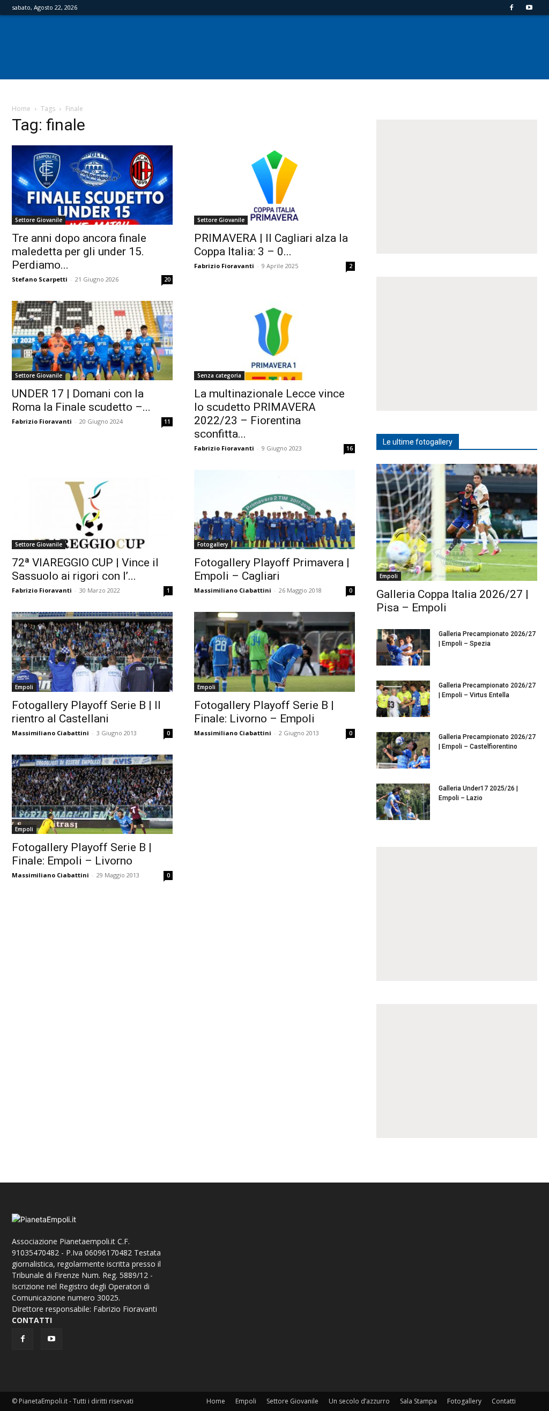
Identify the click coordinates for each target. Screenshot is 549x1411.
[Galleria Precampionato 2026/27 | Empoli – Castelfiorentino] (403, 750)
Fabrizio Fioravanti (224, 266)
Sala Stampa (418, 1401)
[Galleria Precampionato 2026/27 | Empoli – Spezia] (403, 647)
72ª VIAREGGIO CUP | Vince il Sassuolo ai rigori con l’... (85, 569)
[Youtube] (529, 7)
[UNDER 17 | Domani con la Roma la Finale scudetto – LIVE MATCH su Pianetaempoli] (92, 340)
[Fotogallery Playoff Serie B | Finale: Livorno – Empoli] (274, 651)
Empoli (24, 687)
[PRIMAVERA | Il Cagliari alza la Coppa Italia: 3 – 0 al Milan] (274, 185)
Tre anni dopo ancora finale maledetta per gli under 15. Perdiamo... (79, 251)
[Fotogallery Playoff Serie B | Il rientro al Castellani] (92, 651)
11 (167, 421)
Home (21, 108)
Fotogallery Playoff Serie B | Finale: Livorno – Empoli (264, 712)
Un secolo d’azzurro (359, 1401)
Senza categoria (219, 375)
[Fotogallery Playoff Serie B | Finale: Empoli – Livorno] (92, 794)
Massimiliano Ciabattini (232, 590)
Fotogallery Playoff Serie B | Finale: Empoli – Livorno (82, 854)
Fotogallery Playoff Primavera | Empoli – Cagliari (272, 569)
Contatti (504, 1401)
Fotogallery (212, 544)
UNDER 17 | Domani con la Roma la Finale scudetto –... (81, 400)
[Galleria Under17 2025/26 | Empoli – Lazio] (403, 802)
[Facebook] (511, 7)
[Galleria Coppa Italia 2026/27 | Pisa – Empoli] (456, 522)
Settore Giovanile (38, 220)
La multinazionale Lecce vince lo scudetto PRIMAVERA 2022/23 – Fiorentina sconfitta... (269, 413)
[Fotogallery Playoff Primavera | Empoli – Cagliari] (274, 509)
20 (167, 279)
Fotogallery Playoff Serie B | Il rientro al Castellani (86, 712)
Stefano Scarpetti (40, 279)
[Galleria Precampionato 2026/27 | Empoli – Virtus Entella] (403, 699)
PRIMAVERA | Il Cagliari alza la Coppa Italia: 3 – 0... (271, 245)
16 (349, 448)
